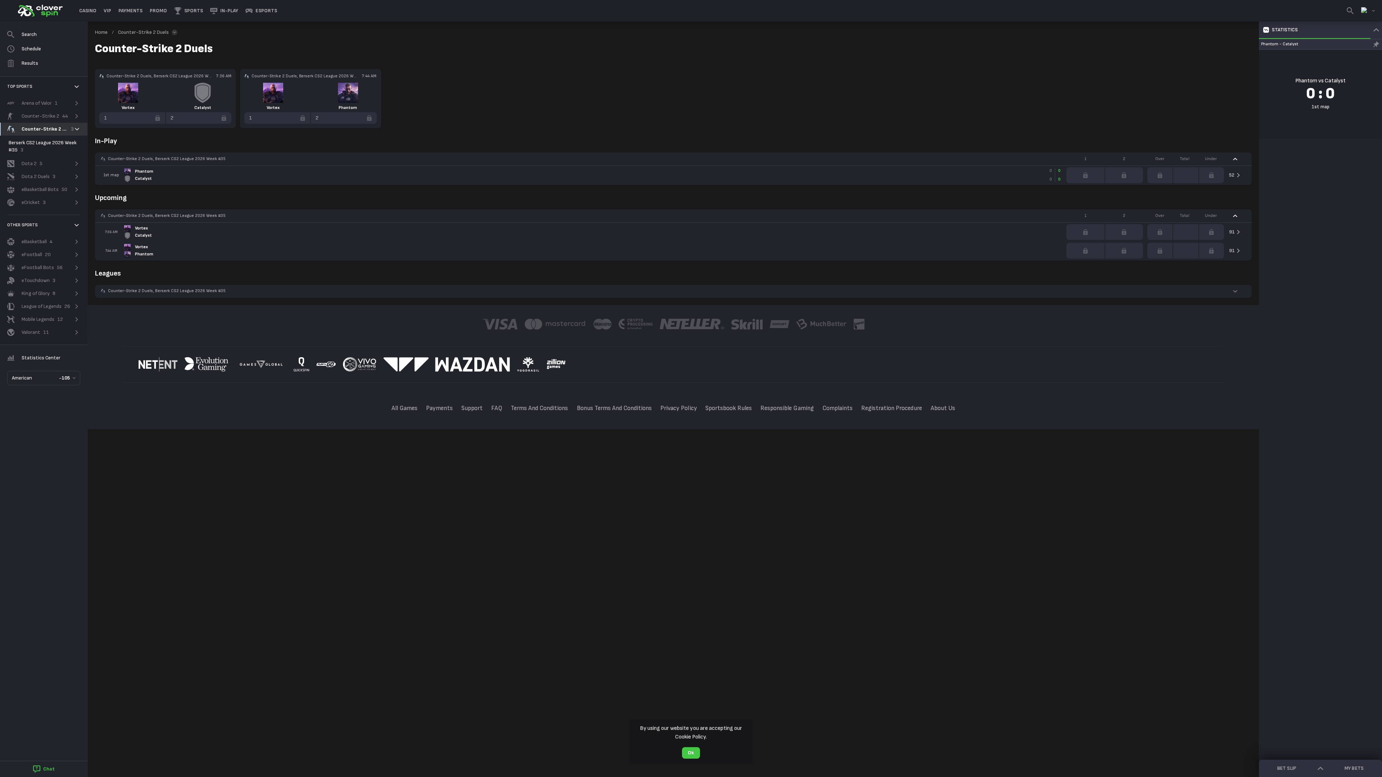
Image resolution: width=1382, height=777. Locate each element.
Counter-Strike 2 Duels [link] (143, 32)
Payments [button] (439, 408)
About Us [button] (943, 408)
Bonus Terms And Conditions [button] (614, 408)
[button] (87, 10)
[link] (39, 11)
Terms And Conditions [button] (539, 408)
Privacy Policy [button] (678, 408)
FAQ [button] (496, 408)
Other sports (22, 225)
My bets (1354, 768)
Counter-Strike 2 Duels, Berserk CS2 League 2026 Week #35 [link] (167, 159)
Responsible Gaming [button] (787, 408)
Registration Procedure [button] (891, 408)
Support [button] (472, 408)
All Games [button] (404, 408)
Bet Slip (1286, 768)
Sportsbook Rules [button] (728, 408)
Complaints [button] (837, 408)
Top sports (19, 86)
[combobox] (1368, 11)
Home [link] (101, 32)
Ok (691, 753)
